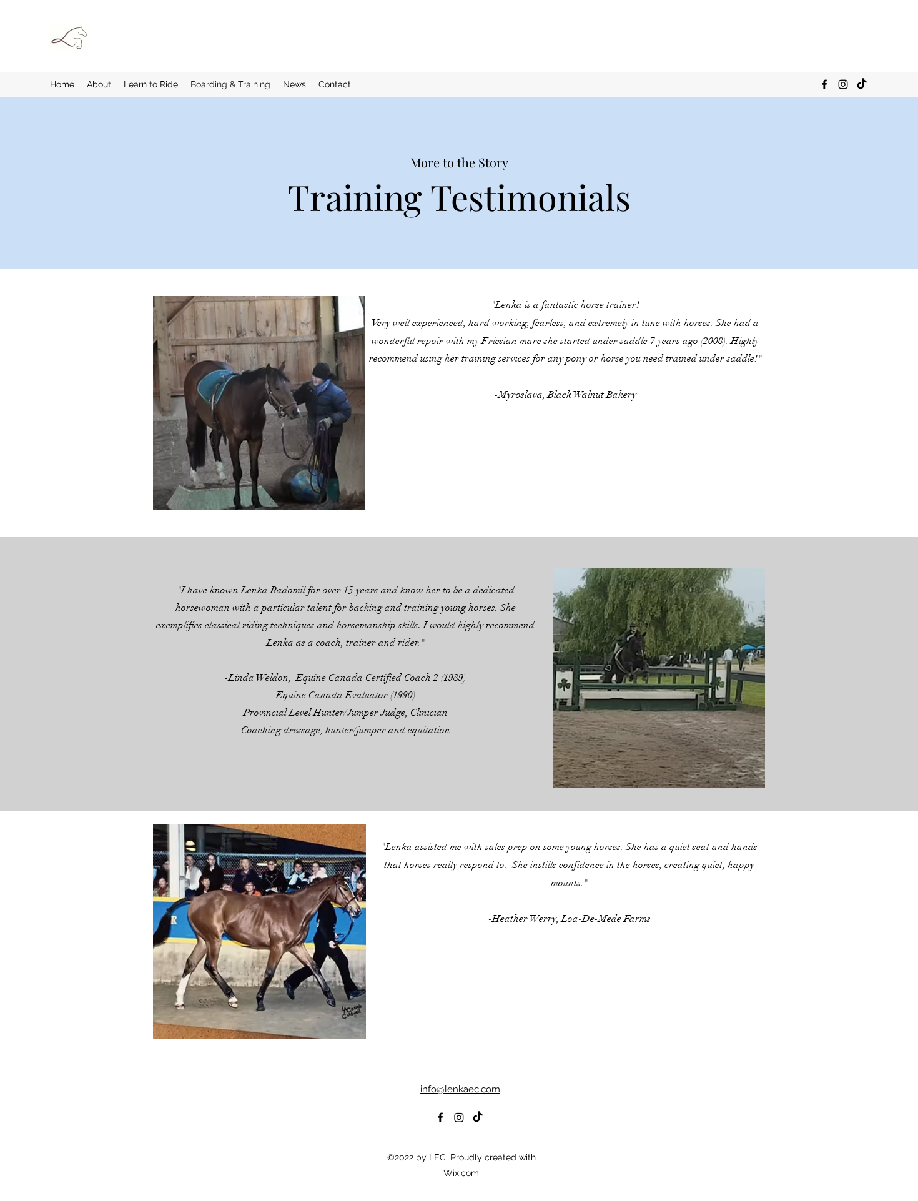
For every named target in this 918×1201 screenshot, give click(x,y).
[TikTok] (862, 84)
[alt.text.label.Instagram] (843, 84)
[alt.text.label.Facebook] (824, 84)
